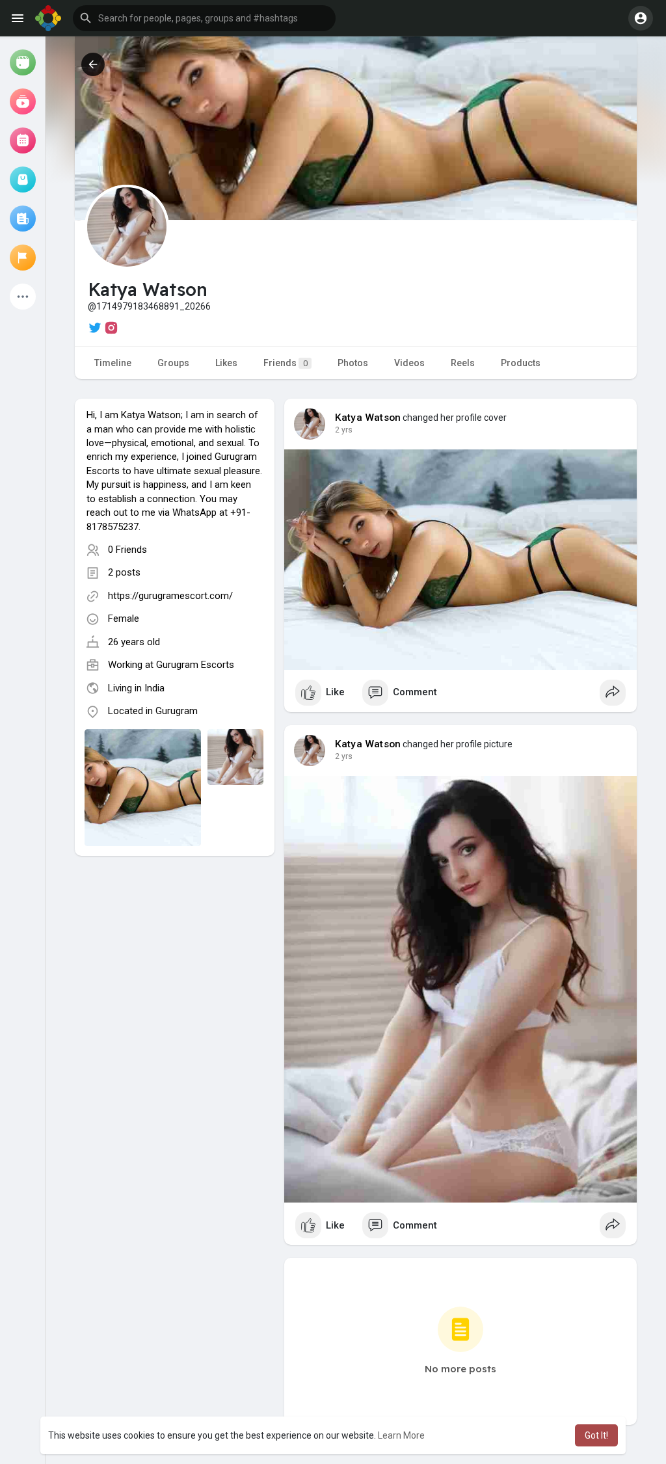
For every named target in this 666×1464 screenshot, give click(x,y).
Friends (285, 363)
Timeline (112, 363)
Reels (463, 363)
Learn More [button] (401, 1435)
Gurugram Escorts (195, 665)
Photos (353, 363)
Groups (173, 363)
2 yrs (344, 429)
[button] (204, 18)
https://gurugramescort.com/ (170, 596)
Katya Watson (368, 417)
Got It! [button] (596, 1435)
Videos (409, 363)
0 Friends (127, 549)
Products (520, 363)
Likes (226, 363)
